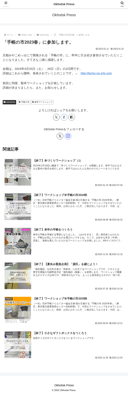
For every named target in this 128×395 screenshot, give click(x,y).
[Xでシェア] (56, 117)
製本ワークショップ (43, 102)
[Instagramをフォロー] (68, 136)
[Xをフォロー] (60, 136)
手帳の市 (25, 102)
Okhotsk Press (64, 4)
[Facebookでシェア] (64, 117)
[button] (71, 117)
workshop (10, 102)
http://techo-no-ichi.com (96, 73)
